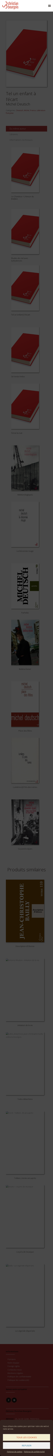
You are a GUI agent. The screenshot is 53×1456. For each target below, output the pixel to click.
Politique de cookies (14, 1451)
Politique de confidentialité (34, 1451)
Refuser (26, 1445)
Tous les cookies (26, 1437)
